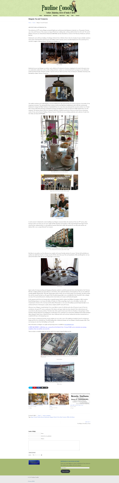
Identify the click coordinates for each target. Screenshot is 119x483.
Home (30, 22)
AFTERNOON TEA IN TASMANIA (36, 405)
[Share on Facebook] (38, 388)
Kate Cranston (63, 417)
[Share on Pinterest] (34, 388)
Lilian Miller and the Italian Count (76, 405)
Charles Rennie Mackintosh (43, 417)
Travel (34, 22)
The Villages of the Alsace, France (83, 423)
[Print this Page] (46, 388)
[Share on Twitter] (30, 388)
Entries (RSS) (32, 481)
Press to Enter (65, 471)
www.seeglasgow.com (69, 324)
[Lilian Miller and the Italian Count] (80, 399)
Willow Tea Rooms (70, 417)
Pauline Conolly (59, 7)
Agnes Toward (34, 417)
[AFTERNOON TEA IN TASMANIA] (38, 399)
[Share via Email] (42, 388)
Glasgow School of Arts (55, 417)
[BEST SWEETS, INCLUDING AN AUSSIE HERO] (59, 399)
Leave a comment (46, 415)
